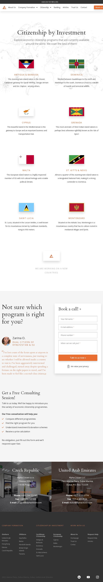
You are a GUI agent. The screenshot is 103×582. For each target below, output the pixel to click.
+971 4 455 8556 (79, 499)
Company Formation (26, 7)
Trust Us (74, 7)
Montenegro (57, 546)
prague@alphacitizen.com (29, 502)
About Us (12, 7)
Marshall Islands (25, 544)
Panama (22, 554)
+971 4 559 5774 (81, 495)
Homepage (75, 538)
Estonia (4, 547)
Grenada (39, 549)
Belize (21, 541)
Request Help (92, 538)
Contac (73, 544)
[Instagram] (97, 577)
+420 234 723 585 (29, 495)
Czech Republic (7, 551)
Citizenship (44, 7)
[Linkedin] (79, 577)
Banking (57, 7)
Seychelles (22, 538)
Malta (55, 543)
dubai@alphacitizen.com (81, 502)
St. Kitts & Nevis (41, 552)
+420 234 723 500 (28, 499)
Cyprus (55, 540)
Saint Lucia (40, 556)
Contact (84, 7)
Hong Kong (6, 544)
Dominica (39, 546)
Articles (66, 7)
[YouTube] (88, 577)
